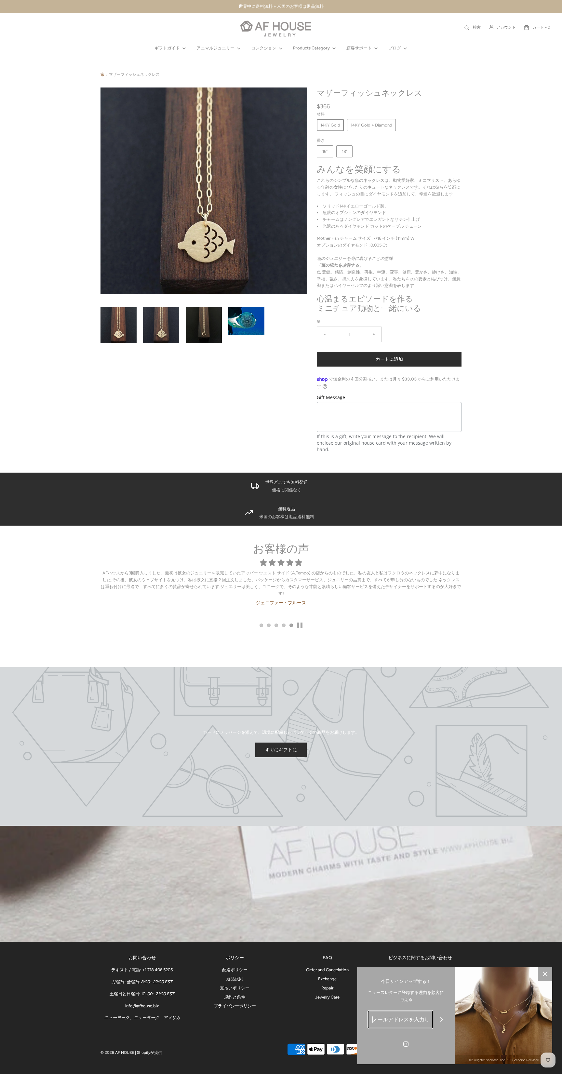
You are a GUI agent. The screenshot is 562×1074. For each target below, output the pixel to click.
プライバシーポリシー (235, 1005)
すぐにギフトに (281, 750)
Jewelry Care (327, 997)
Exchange (327, 978)
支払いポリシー (234, 988)
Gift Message (331, 397)
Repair (327, 988)
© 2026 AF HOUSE (117, 1052)
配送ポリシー (235, 969)
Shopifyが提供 (149, 1052)
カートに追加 (389, 359)
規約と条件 (234, 997)
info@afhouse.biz (142, 1005)
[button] (118, 325)
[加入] (442, 1019)
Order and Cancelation (327, 969)
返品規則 (234, 978)
